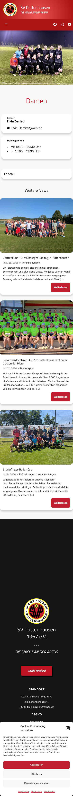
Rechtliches (23, 791)
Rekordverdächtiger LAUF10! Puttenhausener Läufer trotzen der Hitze (35, 361)
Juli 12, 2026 (10, 368)
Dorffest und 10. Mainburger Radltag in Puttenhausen (36, 257)
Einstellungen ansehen (36, 783)
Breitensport (27, 368)
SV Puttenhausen (35, 7)
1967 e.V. (36, 636)
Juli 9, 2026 (9, 474)
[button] (68, 728)
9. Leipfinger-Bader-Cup (17, 469)
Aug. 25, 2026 (11, 262)
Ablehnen (36, 774)
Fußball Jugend (27, 474)
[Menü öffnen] (6, 24)
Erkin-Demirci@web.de (26, 128)
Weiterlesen (62, 289)
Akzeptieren (36, 764)
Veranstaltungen (31, 262)
